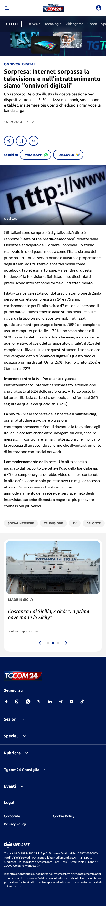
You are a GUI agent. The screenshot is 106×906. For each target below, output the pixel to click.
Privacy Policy (15, 824)
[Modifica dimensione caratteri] (33, 141)
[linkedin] (49, 701)
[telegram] (60, 701)
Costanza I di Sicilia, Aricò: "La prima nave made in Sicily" (48, 614)
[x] (38, 701)
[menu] (7, 7)
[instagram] (17, 701)
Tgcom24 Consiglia (21, 769)
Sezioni (11, 719)
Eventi (10, 786)
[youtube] (71, 701)
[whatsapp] (28, 701)
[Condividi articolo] (9, 141)
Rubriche (12, 753)
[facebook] (6, 701)
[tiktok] (82, 701)
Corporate (12, 816)
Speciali (11, 736)
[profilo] (98, 7)
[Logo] (53, 8)
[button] (53, 8)
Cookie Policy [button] (63, 816)
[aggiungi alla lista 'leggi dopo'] (21, 141)
